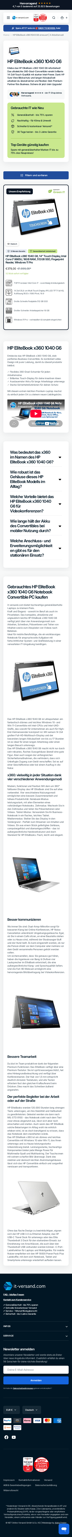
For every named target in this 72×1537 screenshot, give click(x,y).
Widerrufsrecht (10, 1490)
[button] (8, 17)
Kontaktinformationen (29, 1480)
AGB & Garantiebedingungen (17, 1485)
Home (6, 35)
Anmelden (36, 1380)
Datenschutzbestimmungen (23, 1388)
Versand (48, 1480)
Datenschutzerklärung (46, 1485)
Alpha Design (60, 1522)
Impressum (9, 1480)
